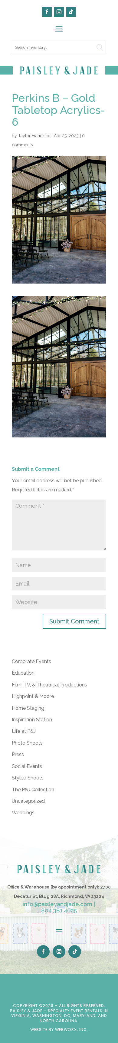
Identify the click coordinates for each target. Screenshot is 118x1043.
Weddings (23, 812)
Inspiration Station (32, 719)
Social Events (27, 766)
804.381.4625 (59, 910)
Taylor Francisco (34, 135)
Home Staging (28, 708)
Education (23, 673)
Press (18, 754)
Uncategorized (28, 801)
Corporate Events (31, 661)
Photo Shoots (27, 743)
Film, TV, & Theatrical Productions (49, 685)
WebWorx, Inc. (71, 1029)
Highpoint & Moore (33, 696)
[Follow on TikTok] (71, 12)
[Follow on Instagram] (59, 12)
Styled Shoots (28, 778)
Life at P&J (24, 731)
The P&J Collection (33, 789)
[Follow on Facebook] (47, 12)
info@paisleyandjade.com (57, 904)
